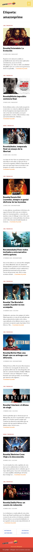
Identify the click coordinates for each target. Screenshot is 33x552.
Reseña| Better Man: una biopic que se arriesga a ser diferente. (15, 355)
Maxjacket (15, 54)
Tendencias (9, 25)
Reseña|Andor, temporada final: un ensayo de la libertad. (15, 148)
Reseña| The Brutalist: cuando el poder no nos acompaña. (13, 304)
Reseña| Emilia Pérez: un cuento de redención (14, 503)
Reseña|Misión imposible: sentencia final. (14, 97)
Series (5, 125)
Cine (4, 25)
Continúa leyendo (21, 68)
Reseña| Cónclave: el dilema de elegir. (16, 406)
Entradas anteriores (8, 532)
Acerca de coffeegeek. (16, 546)
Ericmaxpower (15, 205)
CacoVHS (14, 155)
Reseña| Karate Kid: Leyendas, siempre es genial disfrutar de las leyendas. (16, 199)
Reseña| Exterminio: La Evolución (13, 49)
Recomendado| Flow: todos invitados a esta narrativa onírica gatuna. (15, 252)
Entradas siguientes (25, 532)
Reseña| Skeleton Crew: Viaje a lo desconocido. (14, 455)
